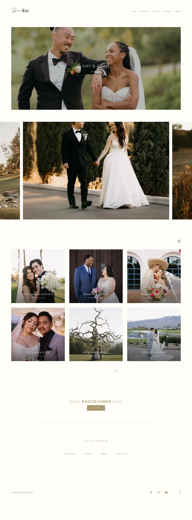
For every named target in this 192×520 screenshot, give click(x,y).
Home (134, 11)
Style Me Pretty (122, 454)
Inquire (178, 11)
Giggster (103, 454)
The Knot (88, 454)
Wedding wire (69, 454)
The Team (156, 11)
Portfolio (144, 11)
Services (167, 11)
